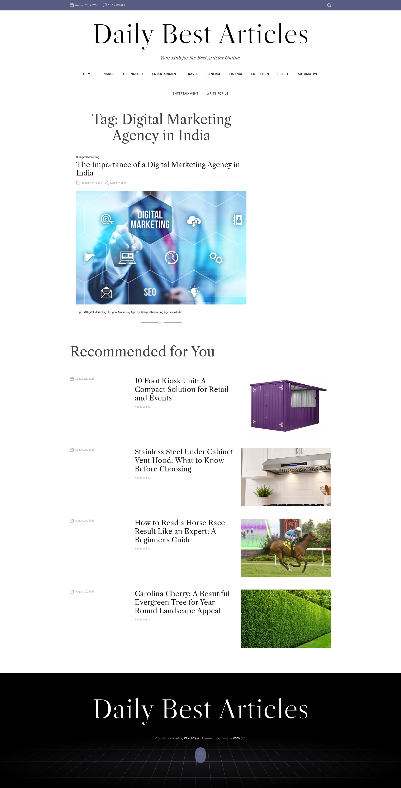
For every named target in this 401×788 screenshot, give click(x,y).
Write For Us (217, 93)
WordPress (192, 738)
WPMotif (239, 738)
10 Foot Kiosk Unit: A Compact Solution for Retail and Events (181, 389)
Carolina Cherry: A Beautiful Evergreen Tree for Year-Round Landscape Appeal (182, 602)
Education (260, 74)
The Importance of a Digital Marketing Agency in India (158, 169)
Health (283, 74)
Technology (133, 74)
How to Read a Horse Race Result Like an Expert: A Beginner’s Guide (180, 531)
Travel (192, 74)
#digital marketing (95, 312)
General (214, 74)
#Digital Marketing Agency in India (161, 312)
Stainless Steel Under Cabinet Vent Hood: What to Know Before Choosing (184, 460)
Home (87, 74)
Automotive (308, 74)
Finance (107, 74)
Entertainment (165, 74)
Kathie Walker (118, 182)
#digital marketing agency (124, 312)
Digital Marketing (89, 157)
